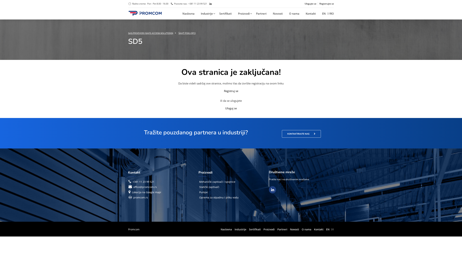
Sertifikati (225, 13)
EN (324, 13)
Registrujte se (326, 3)
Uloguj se (231, 108)
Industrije (207, 13)
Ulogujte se (310, 3)
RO (332, 13)
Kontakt (311, 13)
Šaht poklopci (187, 33)
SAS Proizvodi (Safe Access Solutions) (150, 33)
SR (328, 13)
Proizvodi (244, 13)
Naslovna (188, 13)
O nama (294, 13)
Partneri (261, 13)
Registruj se (231, 91)
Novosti (278, 13)
